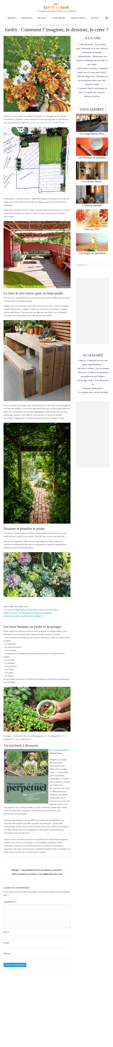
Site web (7, 953)
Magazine (12, 18)
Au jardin (73, 25)
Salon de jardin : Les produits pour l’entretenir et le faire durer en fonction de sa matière (92, 48)
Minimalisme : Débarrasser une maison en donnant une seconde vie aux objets (92, 60)
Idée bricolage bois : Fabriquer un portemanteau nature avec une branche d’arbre (92, 80)
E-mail (7, 943)
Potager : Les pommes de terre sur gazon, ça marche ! (37, 870)
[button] (17, 18)
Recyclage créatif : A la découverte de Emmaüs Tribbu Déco (93, 384)
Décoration (26, 18)
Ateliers (94, 18)
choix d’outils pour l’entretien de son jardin (46, 122)
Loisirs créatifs (58, 18)
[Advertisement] (92, 311)
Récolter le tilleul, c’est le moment (93, 368)
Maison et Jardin (78, 18)
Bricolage (41, 18)
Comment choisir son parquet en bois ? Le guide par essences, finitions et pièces (92, 92)
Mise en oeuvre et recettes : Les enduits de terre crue (37, 874)
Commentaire (10, 902)
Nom (6, 932)
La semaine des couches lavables (93, 392)
